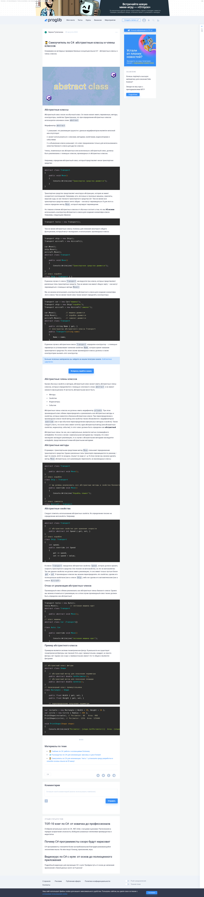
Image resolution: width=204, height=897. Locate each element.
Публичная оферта (73, 881)
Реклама (58, 881)
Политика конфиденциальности (97, 881)
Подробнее (132, 95)
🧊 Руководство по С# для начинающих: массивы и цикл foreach (75, 755)
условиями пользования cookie (54, 894)
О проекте (46, 881)
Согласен (151, 892)
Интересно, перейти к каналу (81, 371)
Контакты (46, 885)
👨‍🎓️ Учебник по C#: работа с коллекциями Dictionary (69, 751)
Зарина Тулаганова (55, 32)
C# (48, 774)
